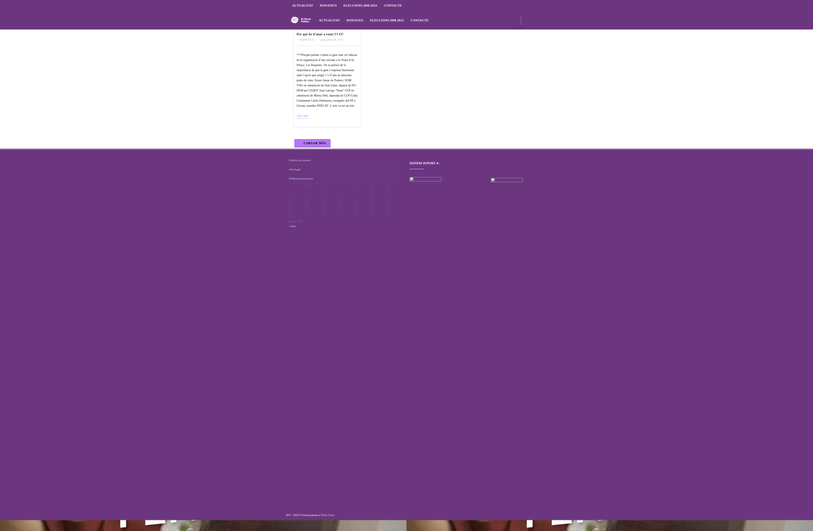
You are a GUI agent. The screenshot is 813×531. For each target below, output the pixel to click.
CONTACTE (393, 5)
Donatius (328, 5)
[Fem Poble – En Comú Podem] (301, 27)
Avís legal (294, 169)
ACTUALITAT (302, 5)
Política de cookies (300, 160)
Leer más (302, 115)
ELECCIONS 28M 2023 (360, 5)
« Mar (292, 226)
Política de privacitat (301, 178)
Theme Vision (328, 515)
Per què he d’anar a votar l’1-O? (320, 34)
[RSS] (520, 5)
